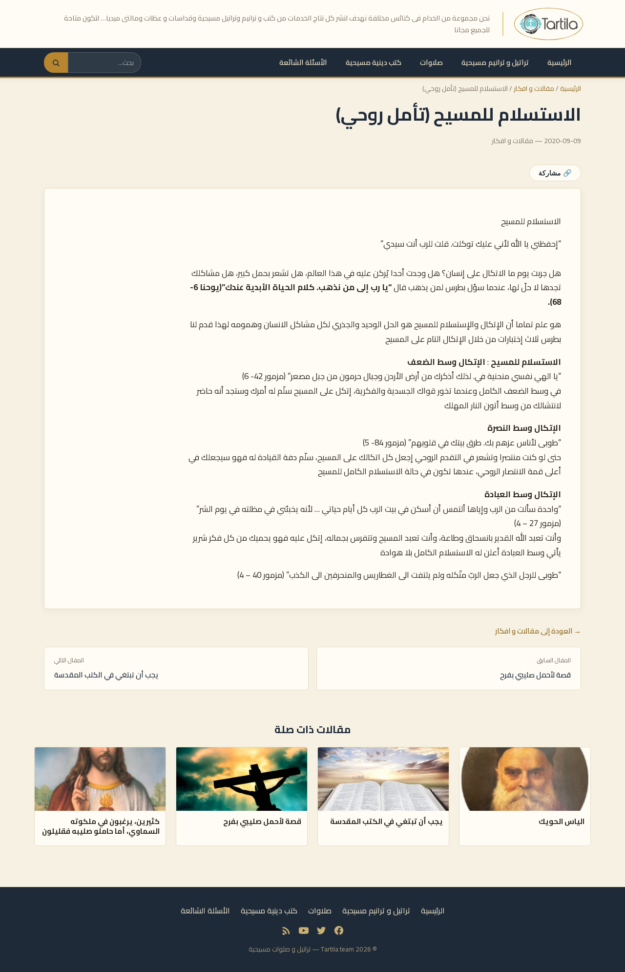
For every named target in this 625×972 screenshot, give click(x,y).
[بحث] (56, 62)
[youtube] (303, 930)
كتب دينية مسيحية (373, 62)
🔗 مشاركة (555, 173)
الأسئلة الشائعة (303, 62)
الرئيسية (559, 62)
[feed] (286, 930)
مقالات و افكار (534, 88)
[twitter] (321, 930)
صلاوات (431, 62)
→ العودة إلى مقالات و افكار (538, 631)
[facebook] (338, 930)
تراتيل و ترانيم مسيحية (495, 62)
